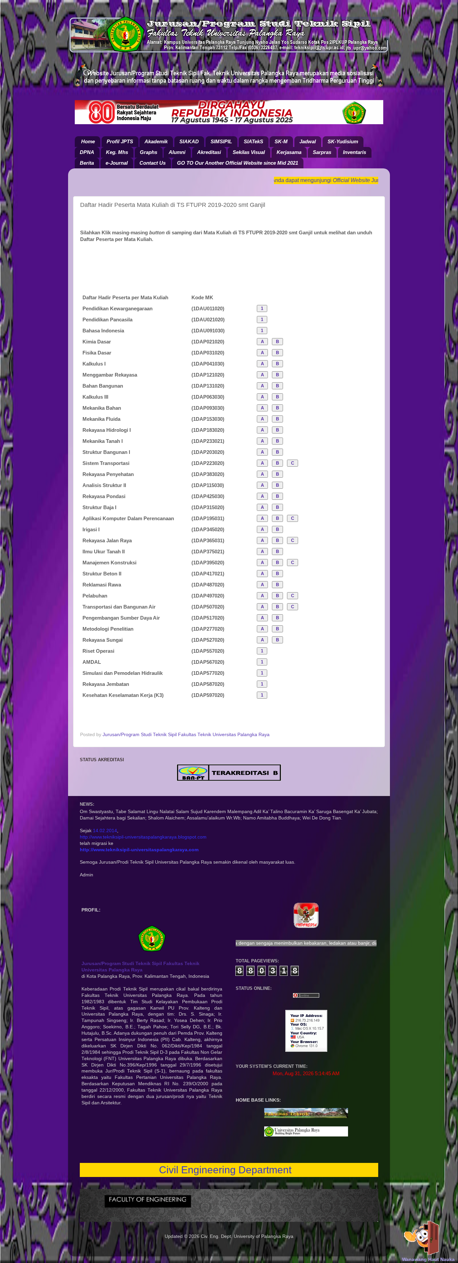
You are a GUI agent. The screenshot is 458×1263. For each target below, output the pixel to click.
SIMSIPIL (221, 141)
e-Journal (117, 163)
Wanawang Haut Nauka (428, 1259)
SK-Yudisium (343, 141)
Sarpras (322, 152)
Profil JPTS (120, 141)
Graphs (148, 152)
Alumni (177, 152)
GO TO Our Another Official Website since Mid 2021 (237, 163)
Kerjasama (289, 152)
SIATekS (253, 141)
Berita (87, 163)
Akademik (156, 141)
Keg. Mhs (117, 152)
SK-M (281, 141)
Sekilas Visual (249, 152)
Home (88, 141)
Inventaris (354, 152)
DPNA (87, 152)
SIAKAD (189, 141)
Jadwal (307, 141)
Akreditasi (209, 152)
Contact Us (152, 163)
